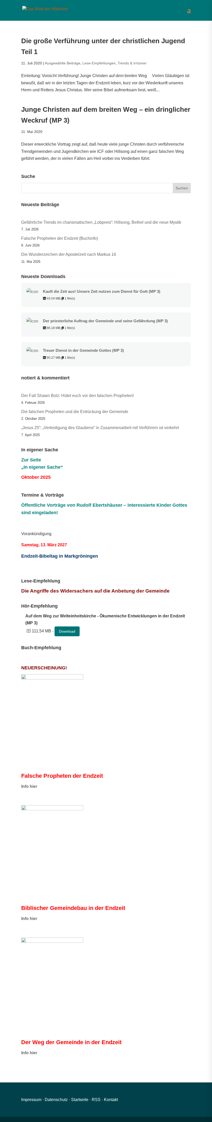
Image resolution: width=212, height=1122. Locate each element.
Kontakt (111, 1099)
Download (67, 631)
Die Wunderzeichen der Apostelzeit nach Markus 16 (68, 254)
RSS (96, 1099)
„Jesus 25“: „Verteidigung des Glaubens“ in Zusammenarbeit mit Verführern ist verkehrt (100, 427)
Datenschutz (56, 1099)
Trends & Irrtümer (132, 63)
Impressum (31, 1099)
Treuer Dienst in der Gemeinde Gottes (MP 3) (83, 350)
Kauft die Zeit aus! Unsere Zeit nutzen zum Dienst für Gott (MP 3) (101, 291)
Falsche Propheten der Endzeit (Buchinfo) (59, 238)
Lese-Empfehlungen (99, 63)
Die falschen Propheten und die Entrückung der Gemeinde (74, 411)
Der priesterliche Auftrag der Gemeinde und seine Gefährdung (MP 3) (105, 321)
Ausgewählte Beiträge (62, 63)
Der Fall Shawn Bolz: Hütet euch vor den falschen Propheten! (77, 395)
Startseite (79, 1099)
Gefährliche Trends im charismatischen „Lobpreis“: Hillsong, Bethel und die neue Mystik (101, 222)
